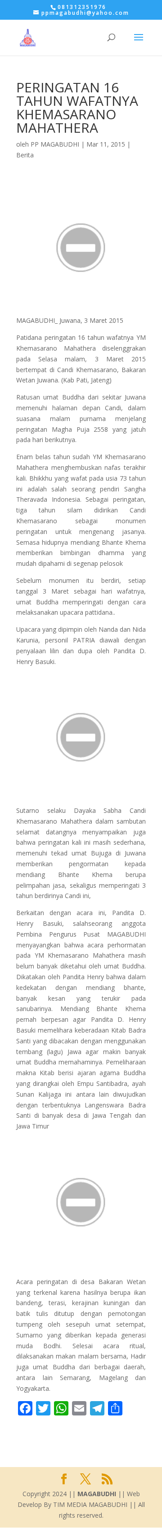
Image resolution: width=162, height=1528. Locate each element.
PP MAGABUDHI (55, 144)
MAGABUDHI (96, 1493)
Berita (25, 155)
